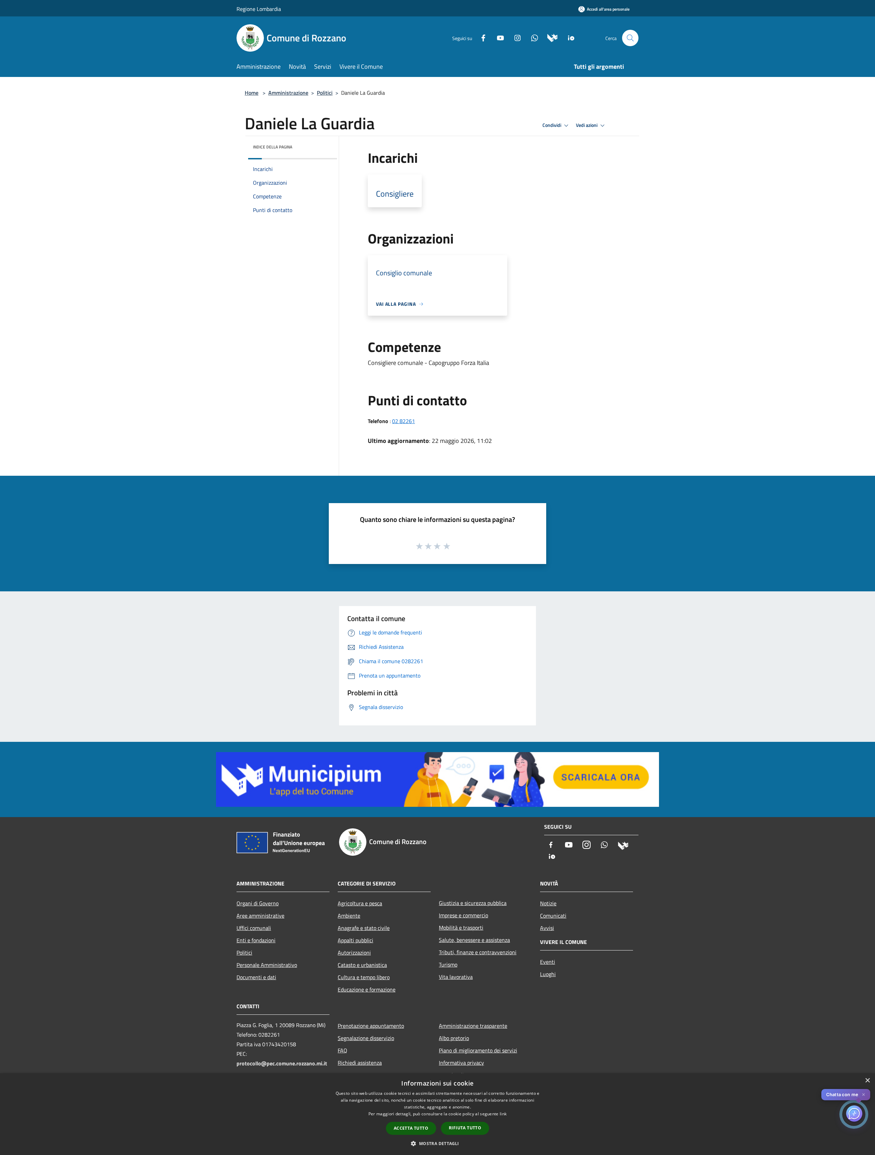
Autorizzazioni (354, 952)
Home (251, 93)
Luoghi (548, 974)
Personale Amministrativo (267, 965)
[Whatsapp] (532, 37)
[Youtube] (497, 37)
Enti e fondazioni (256, 940)
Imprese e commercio (463, 915)
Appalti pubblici (355, 940)
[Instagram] (515, 37)
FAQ (342, 1050)
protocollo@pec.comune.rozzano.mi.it (282, 1063)
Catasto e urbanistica (362, 965)
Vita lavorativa (456, 977)
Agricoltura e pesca (360, 903)
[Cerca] (630, 38)
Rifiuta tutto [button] (465, 1128)
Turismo (448, 964)
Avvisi (547, 928)
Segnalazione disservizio (366, 1038)
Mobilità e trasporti (461, 927)
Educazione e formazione (366, 989)
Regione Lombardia (259, 9)
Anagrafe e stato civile (364, 928)
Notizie (548, 903)
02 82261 (403, 421)
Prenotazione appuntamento (371, 1026)
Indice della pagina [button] (272, 147)
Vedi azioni (587, 125)
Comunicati (553, 915)
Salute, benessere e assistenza (474, 940)
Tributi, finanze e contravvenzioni (477, 952)
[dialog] (437, 1114)
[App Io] (568, 37)
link (503, 1114)
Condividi (552, 125)
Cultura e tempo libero (364, 977)
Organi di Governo (258, 903)
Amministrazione (288, 93)
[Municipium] (549, 37)
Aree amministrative (260, 915)
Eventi (547, 962)
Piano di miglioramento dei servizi (478, 1050)
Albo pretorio (454, 1038)
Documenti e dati (256, 977)
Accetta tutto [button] (411, 1128)
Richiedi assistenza (360, 1063)
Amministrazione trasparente (473, 1026)
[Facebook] (480, 37)
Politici (325, 93)
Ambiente (349, 915)
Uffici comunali (254, 928)
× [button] (867, 1080)
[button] (437, 1143)
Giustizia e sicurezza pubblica (473, 903)
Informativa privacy (461, 1063)
